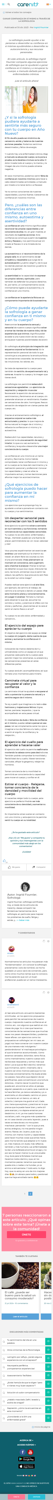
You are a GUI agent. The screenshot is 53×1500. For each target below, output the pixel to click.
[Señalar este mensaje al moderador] (48, 941)
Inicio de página (42, 1427)
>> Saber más (23, 920)
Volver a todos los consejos (18, 12)
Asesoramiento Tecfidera (19, 1375)
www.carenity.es (18, 1483)
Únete (26, 1234)
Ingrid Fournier (41, 27)
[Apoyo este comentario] (44, 941)
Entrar (36, 1497)
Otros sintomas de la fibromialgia (23, 1350)
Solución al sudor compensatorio (23, 1392)
